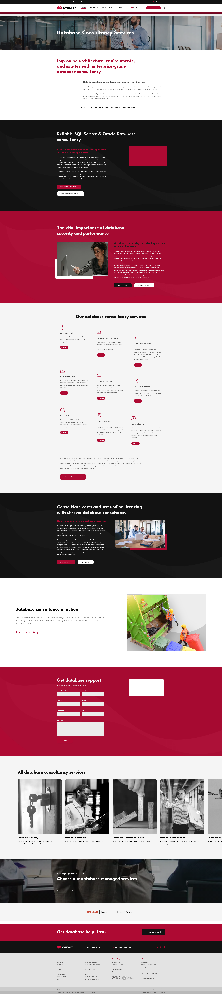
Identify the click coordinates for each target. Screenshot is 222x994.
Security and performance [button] (99, 107)
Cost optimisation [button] (129, 107)
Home (58, 15)
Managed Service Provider (79, 2)
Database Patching (90, 969)
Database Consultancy (65, 2)
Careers (59, 979)
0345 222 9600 (93, 947)
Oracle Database (116, 962)
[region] (111, 812)
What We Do (60, 967)
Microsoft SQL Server (117, 964)
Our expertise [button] (82, 107)
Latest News (60, 972)
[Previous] (24, 812)
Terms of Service (90, 992)
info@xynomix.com (123, 947)
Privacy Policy (81, 992)
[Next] (198, 812)
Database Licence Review (91, 967)
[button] (69, 187)
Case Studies (60, 969)
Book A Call (60, 964)
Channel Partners (144, 962)
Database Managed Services (92, 964)
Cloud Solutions (116, 967)
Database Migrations (90, 974)
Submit (65, 740)
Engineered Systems (117, 972)
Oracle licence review (78, 540)
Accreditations (61, 974)
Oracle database (72, 461)
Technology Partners (145, 967)
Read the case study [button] (27, 632)
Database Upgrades (90, 972)
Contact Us (60, 962)
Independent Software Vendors (148, 964)
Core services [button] (115, 107)
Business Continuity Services (92, 979)
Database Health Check (91, 976)
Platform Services (117, 969)
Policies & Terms (61, 976)
